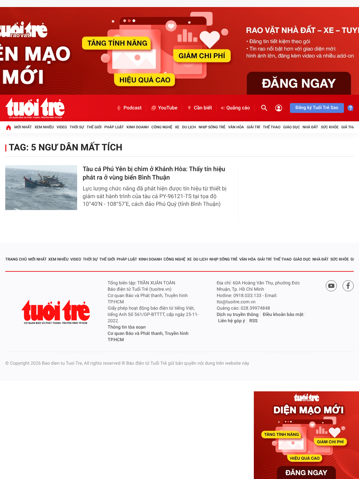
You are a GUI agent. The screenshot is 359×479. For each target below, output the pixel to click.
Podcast (132, 108)
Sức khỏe (329, 127)
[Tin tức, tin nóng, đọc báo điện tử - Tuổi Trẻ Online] (35, 108)
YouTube (167, 108)
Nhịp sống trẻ (211, 127)
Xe (177, 127)
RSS (253, 321)
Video (61, 127)
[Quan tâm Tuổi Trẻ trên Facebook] (348, 285)
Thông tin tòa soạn (127, 327)
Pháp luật (114, 127)
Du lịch (189, 127)
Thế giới (94, 127)
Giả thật (349, 127)
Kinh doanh (138, 127)
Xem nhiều (44, 127)
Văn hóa (236, 127)
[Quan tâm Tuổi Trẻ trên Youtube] (331, 285)
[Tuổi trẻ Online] (56, 311)
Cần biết (203, 108)
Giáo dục (291, 127)
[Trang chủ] (8, 127)
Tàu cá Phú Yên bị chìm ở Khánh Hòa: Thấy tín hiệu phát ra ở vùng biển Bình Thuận (154, 173)
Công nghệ (161, 127)
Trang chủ (16, 259)
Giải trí (253, 127)
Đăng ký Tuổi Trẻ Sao (317, 107)
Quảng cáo (238, 108)
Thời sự (77, 127)
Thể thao (271, 127)
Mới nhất (23, 127)
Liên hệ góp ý (231, 321)
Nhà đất (310, 127)
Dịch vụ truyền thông (237, 314)
